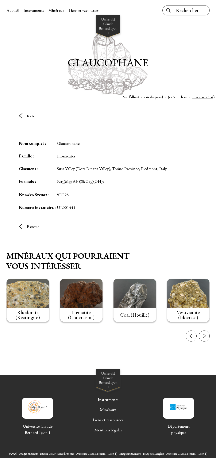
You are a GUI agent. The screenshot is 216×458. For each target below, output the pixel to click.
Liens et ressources (84, 10)
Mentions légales (108, 430)
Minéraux (56, 10)
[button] (191, 336)
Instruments (33, 10)
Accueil (12, 10)
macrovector (202, 97)
